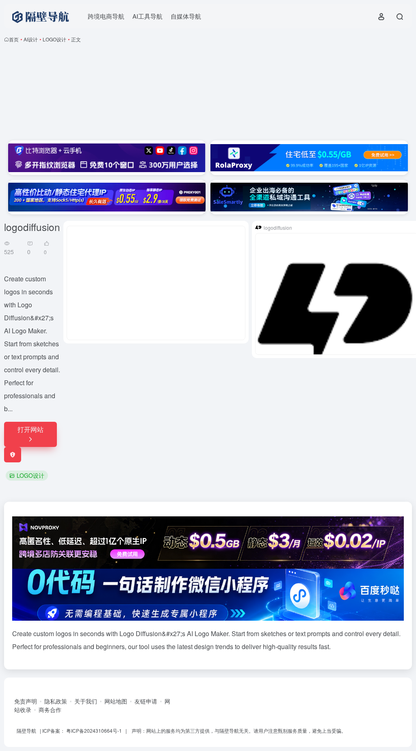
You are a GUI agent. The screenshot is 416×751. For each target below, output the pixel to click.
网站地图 (115, 701)
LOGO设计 (54, 39)
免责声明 (25, 701)
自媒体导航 (186, 16)
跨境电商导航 (106, 16)
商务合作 (50, 710)
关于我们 (85, 701)
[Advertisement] (208, 93)
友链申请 (145, 701)
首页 (14, 39)
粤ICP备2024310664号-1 (94, 730)
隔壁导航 (26, 730)
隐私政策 (55, 701)
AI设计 (31, 39)
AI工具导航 (147, 16)
